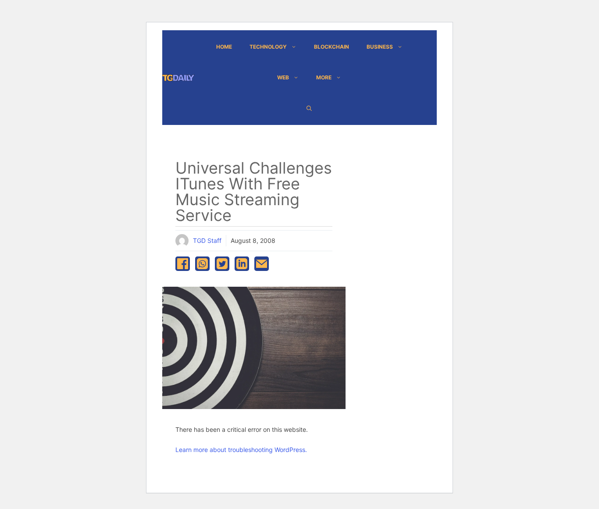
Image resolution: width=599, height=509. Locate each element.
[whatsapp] (202, 263)
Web (283, 77)
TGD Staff (207, 240)
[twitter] (222, 263)
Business (380, 46)
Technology (268, 46)
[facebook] (182, 263)
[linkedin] (242, 263)
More (324, 77)
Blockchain (331, 46)
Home (224, 46)
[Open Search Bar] (309, 108)
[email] (261, 263)
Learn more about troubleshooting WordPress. (241, 449)
